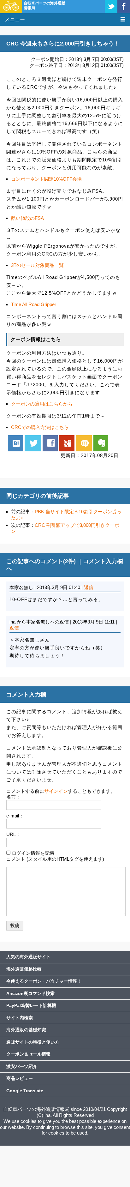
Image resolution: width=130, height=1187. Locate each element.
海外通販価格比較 (24, 969)
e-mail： (15, 815)
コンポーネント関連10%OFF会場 (46, 179)
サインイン (56, 791)
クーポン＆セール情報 (28, 1054)
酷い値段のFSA (27, 218)
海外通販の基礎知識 (26, 1029)
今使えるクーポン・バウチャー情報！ (43, 981)
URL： (13, 834)
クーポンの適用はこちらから (42, 404)
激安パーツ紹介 (21, 1066)
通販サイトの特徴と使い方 (32, 1042)
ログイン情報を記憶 (33, 853)
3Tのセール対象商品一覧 (37, 265)
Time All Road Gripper (33, 304)
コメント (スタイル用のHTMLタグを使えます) (55, 859)
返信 (88, 587)
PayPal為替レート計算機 (31, 1005)
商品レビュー (19, 1078)
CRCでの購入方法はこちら (40, 427)
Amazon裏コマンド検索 (30, 993)
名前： (13, 796)
